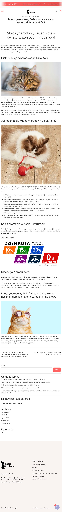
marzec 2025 (5, 412)
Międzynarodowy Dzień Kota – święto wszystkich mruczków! (20, 388)
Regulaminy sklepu (38, 476)
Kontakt (34, 467)
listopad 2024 (5, 423)
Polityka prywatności (38, 470)
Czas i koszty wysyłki (38, 464)
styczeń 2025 (5, 418)
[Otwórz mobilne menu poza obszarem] (2, 11)
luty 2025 (4, 415)
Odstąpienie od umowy (39, 479)
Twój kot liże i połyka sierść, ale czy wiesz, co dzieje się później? (21, 385)
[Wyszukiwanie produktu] (56, 11)
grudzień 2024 (5, 420)
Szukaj (3, 365)
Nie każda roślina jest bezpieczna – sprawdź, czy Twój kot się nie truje (23, 379)
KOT (2, 432)
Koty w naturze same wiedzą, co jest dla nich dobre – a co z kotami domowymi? (26, 382)
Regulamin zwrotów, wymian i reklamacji (44, 473)
